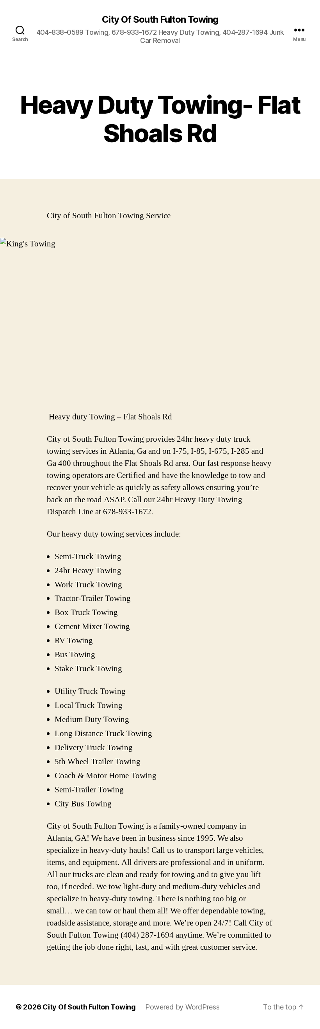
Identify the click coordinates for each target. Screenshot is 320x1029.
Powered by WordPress (182, 1007)
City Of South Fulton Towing (160, 19)
